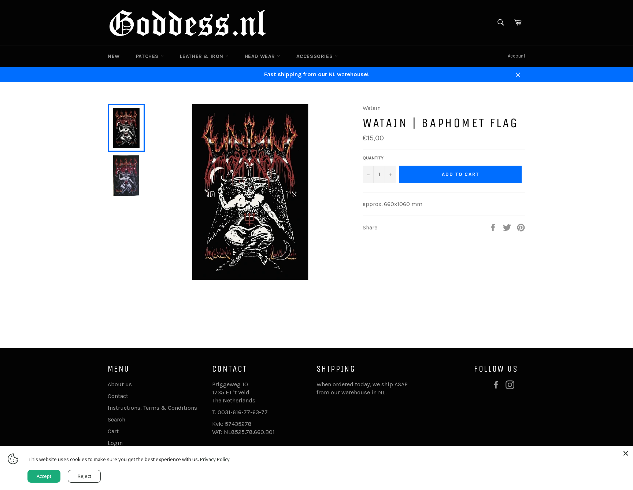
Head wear (261, 56)
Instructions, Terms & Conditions (152, 407)
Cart (113, 431)
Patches (148, 56)
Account (516, 56)
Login (115, 442)
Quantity (373, 158)
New (114, 56)
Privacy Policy (215, 459)
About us (120, 384)
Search (116, 419)
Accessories (315, 56)
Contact (118, 396)
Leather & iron (202, 56)
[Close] (625, 453)
